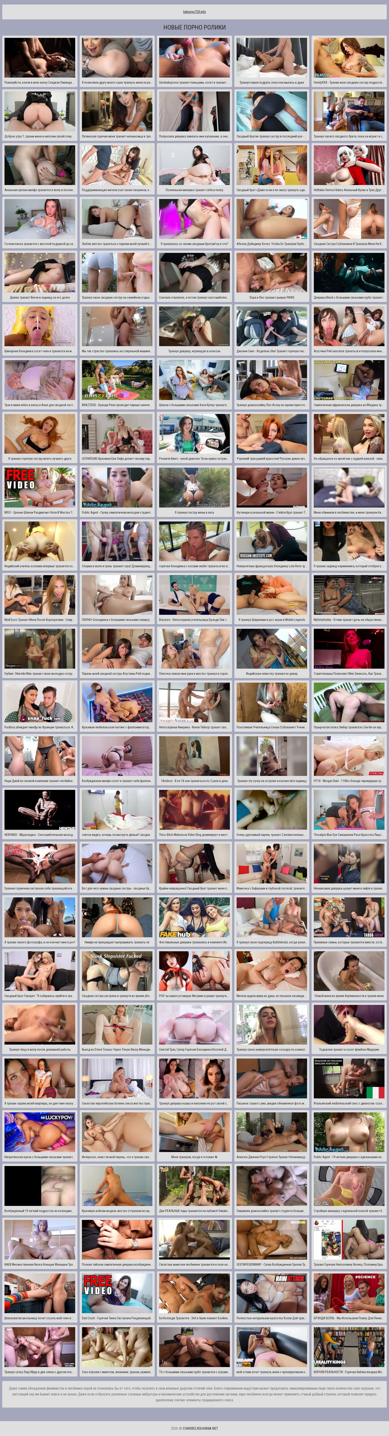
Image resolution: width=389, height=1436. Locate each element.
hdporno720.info (194, 12)
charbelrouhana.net (200, 1428)
